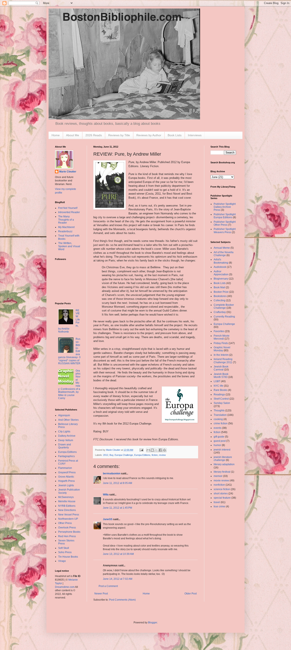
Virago (62, 561)
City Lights (64, 431)
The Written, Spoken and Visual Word (69, 246)
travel (217, 502)
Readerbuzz (65, 231)
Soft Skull (63, 548)
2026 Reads (93, 135)
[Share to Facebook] (160, 450)
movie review (221, 480)
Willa (106, 494)
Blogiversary (221, 278)
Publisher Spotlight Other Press (225, 223)
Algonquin (64, 415)
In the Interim (221, 354)
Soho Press (65, 552)
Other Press (65, 523)
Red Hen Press (67, 536)
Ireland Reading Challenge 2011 (223, 361)
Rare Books (220, 390)
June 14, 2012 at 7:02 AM (117, 578)
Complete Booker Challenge (224, 306)
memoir (218, 476)
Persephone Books (69, 531)
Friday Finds (221, 343)
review (162, 455)
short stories (221, 493)
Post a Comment (108, 586)
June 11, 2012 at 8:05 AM (117, 483)
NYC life (218, 385)
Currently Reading (224, 316)
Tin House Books (68, 556)
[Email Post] (141, 450)
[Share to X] (156, 450)
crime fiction (221, 423)
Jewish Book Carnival (221, 368)
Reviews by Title (119, 135)
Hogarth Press (66, 480)
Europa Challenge (124, 455)
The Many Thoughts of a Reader (66, 219)
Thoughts (219, 410)
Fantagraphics (66, 456)
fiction (155, 455)
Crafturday (220, 312)
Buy (111, 455)
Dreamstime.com (65, 586)
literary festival (222, 471)
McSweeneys (66, 497)
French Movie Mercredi (221, 337)
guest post (220, 440)
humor (217, 445)
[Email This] (148, 450)
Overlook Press (67, 527)
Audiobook (220, 266)
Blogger (152, 622)
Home (56, 135)
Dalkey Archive (66, 435)
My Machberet (66, 227)
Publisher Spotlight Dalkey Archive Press (225, 207)
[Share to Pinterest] (164, 450)
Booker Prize (221, 291)
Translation (220, 414)
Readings (219, 394)
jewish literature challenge (223, 459)
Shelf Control (221, 398)
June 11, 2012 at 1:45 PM (117, 507)
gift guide (219, 436)
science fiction (222, 489)
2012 (105, 455)
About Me (72, 135)
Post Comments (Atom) (122, 599)
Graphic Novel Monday (222, 349)
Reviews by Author (148, 135)
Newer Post (101, 593)
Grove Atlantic (66, 476)
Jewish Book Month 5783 (221, 376)
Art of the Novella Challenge (223, 254)
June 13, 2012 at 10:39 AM (118, 553)
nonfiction (219, 484)
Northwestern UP (68, 518)
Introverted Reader (69, 212)
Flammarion (65, 467)
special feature (222, 497)
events (217, 427)
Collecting (219, 300)
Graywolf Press (67, 472)
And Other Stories (68, 419)
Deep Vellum (65, 440)
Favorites (219, 331)
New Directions (67, 510)
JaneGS (107, 519)
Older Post (190, 593)
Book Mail (219, 287)
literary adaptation (224, 464)
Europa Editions (142, 455)
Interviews (195, 135)
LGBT (217, 381)
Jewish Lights (66, 485)
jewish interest (222, 449)
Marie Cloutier (67, 171)
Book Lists (175, 135)
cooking (218, 419)
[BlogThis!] (152, 450)
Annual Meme (222, 247)
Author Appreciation (221, 273)
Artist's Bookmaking (221, 261)
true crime (219, 506)
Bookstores (220, 296)
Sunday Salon (222, 403)
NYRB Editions (66, 505)
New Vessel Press (68, 514)
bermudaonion (111, 473)
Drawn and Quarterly (64, 446)
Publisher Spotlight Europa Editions (225, 216)
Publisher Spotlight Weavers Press (225, 231)
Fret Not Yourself (67, 208)
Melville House (66, 501)
